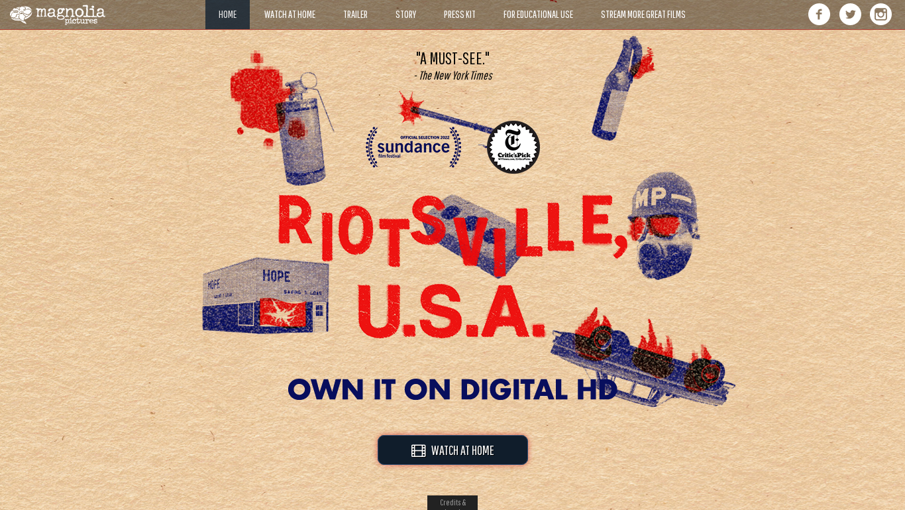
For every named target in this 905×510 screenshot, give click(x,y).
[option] (452, 66)
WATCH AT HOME (459, 450)
